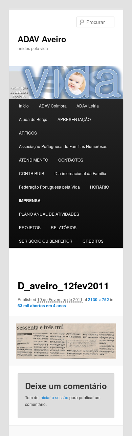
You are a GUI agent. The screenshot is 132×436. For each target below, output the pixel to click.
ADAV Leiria (87, 105)
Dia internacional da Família (80, 173)
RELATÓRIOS (63, 227)
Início (24, 105)
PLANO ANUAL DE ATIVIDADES (49, 214)
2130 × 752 (98, 299)
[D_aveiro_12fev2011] (66, 341)
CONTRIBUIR (31, 173)
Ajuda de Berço (33, 119)
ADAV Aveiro (42, 39)
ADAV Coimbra (53, 105)
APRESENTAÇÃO (74, 119)
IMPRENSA (30, 200)
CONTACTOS (70, 160)
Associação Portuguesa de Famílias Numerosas (63, 146)
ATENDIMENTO (33, 160)
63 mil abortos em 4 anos (42, 305)
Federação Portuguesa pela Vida (49, 187)
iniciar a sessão (54, 397)
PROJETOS (30, 227)
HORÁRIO (99, 187)
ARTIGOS (28, 133)
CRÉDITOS (93, 241)
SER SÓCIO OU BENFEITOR (45, 241)
